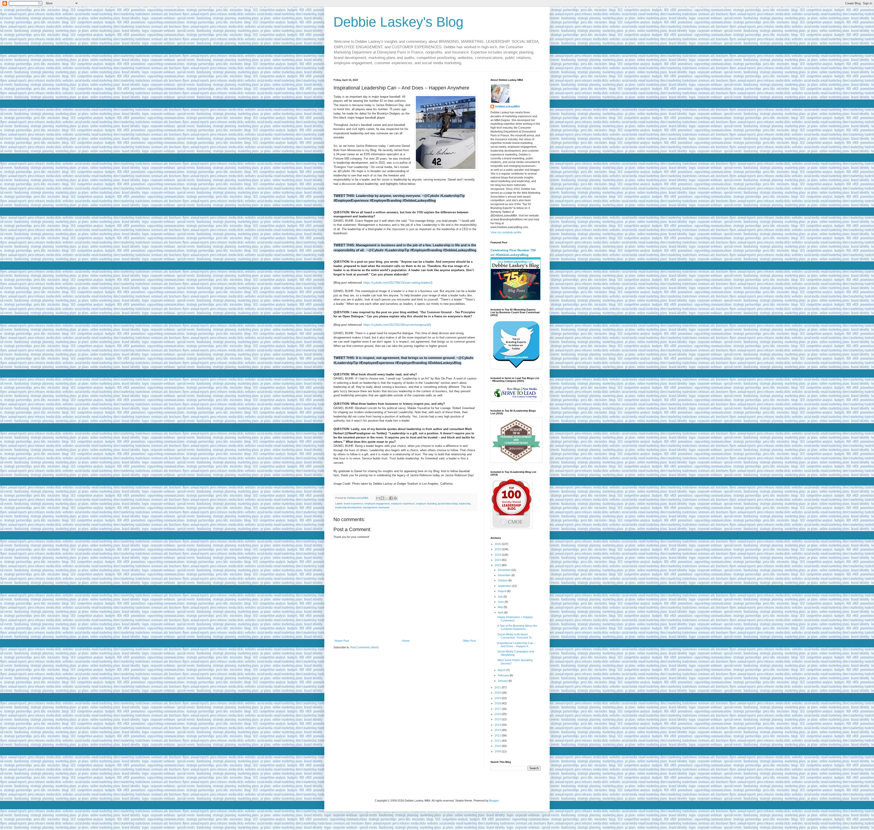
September (505, 586)
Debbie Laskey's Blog (398, 22)
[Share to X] (386, 498)
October (503, 580)
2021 (498, 687)
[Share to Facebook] (391, 498)
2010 (498, 746)
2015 (498, 719)
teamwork (384, 507)
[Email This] (378, 498)
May (501, 607)
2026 (498, 544)
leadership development (348, 507)
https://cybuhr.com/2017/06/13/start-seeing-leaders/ (397, 282)
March (502, 670)
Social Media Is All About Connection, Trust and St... (515, 636)
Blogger (494, 800)
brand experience (353, 503)
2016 (498, 714)
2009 (498, 751)
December (504, 570)
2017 (498, 708)
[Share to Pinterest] (395, 498)
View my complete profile (505, 232)
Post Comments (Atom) (364, 647)
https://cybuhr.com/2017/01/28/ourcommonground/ (396, 324)
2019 (498, 698)
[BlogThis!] (382, 498)
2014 (498, 724)
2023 (498, 560)
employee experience (403, 503)
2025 (498, 549)
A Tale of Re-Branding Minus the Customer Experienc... (517, 627)
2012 (498, 735)
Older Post (469, 640)
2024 (498, 554)
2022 (498, 565)
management (370, 507)
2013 (498, 730)
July (500, 596)
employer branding (426, 503)
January (503, 680)
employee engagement (377, 503)
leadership (464, 503)
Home (406, 640)
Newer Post (342, 640)
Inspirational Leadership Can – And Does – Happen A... (516, 645)
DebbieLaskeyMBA (507, 106)
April (501, 612)
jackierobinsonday (448, 503)
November (504, 575)
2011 (498, 740)
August (502, 591)
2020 (498, 692)
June (501, 601)
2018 (498, 703)
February (504, 675)
